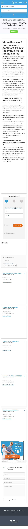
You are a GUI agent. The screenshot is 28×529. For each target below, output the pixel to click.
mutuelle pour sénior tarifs (16, 19)
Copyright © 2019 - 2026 (9, 510)
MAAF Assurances (7, 282)
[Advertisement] (14, 177)
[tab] (14, 274)
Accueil (5, 19)
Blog (23, 510)
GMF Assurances (7, 316)
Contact (14, 512)
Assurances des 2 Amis (8, 384)
